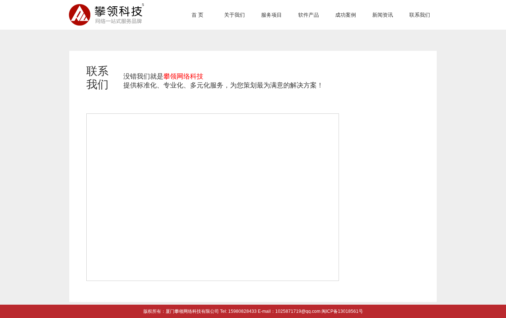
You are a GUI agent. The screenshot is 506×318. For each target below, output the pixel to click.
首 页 (197, 15)
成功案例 (345, 15)
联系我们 (419, 15)
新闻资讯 (382, 15)
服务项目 (271, 15)
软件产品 (308, 15)
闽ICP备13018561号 (341, 311)
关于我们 (234, 15)
